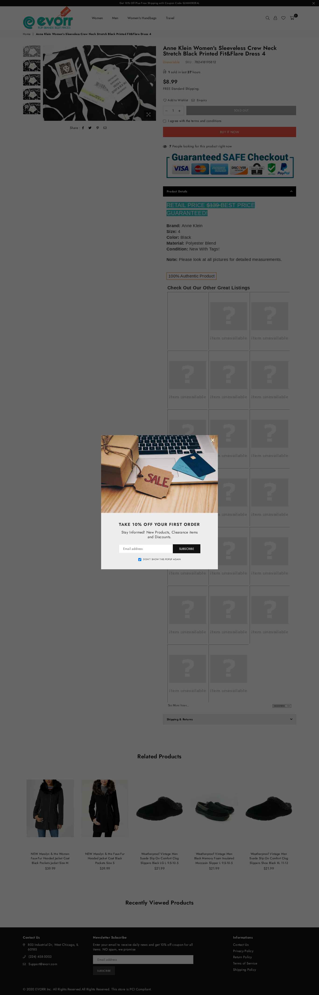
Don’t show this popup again (162, 559)
